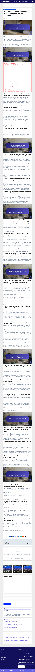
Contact (26, 1)
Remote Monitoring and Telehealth (9, 629)
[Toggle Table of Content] (30, 63)
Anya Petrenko (8, 18)
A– (3, 670)
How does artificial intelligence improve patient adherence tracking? (15, 86)
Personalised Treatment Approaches (10, 627)
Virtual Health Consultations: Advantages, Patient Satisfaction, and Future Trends (17, 637)
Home (19, 1)
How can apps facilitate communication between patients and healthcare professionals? (16, 71)
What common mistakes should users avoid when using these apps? (15, 91)
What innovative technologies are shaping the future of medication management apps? (15, 85)
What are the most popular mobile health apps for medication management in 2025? (17, 73)
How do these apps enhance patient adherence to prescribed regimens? (16, 66)
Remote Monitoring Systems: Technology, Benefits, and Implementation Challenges (25, 660)
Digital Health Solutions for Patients (9, 9)
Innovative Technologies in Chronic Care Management (12, 624)
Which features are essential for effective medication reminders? (15, 67)
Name (5, 592)
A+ (1, 670)
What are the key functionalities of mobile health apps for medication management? (15, 65)
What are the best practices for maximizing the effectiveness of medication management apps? (16, 89)
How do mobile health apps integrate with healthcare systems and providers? (17, 68)
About (23, 1)
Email (5, 595)
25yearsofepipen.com (5, 1)
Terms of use (3, 659)
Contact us (3, 654)
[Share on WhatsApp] (33, 670)
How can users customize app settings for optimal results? (13, 90)
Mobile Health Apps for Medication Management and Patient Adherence (17, 14)
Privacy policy (3, 657)
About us (2, 652)
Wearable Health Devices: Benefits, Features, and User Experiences (26, 663)
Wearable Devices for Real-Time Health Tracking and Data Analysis (26, 657)
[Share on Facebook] (32, 1)
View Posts (15, 1)
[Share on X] (31, 670)
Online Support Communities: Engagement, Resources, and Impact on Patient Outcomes (25, 654)
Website (5, 598)
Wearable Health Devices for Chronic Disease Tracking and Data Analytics (16, 640)
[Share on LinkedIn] (32, 670)
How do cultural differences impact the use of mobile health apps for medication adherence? (15, 77)
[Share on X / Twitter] (33, 1)
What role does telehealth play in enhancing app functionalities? (15, 87)
